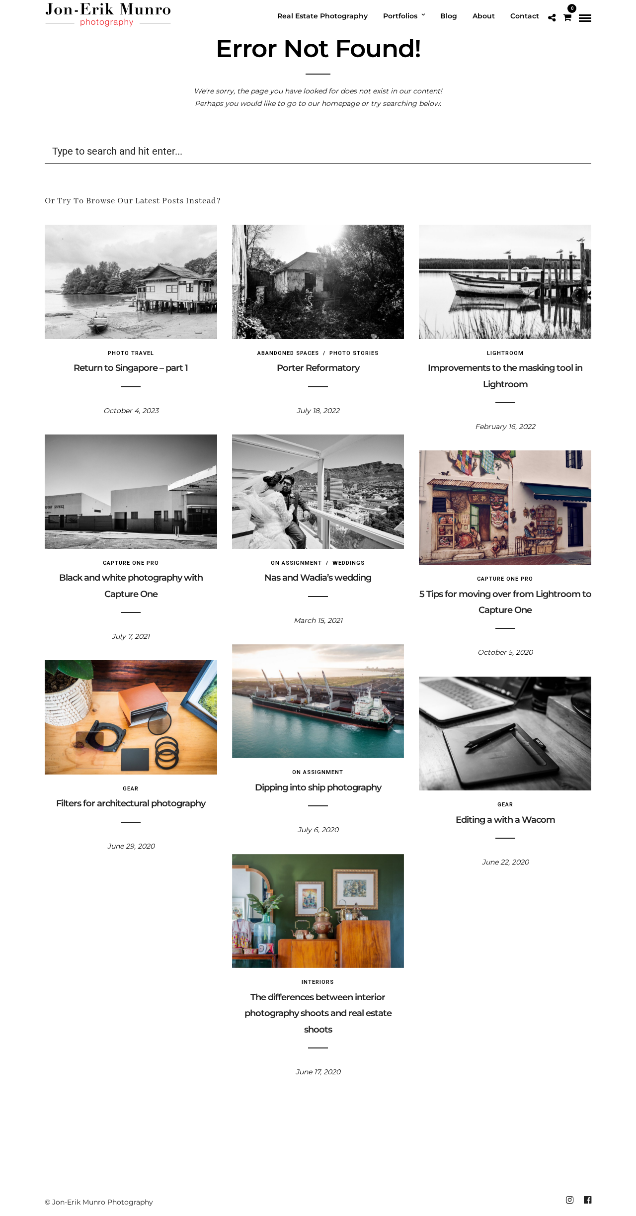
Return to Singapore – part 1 (131, 367)
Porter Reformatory (318, 367)
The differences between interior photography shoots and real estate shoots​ (318, 1013)
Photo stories (354, 353)
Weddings (348, 563)
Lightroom (505, 353)
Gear (131, 788)
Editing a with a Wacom (505, 819)
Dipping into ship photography (318, 787)
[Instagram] (569, 1200)
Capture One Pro (131, 563)
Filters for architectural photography (130, 803)
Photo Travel (131, 353)
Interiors (318, 982)
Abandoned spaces (288, 353)
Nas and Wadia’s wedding (317, 577)
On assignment (296, 563)
